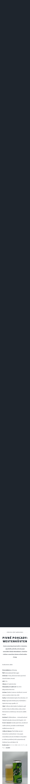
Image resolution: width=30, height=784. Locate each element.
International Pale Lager (12, 673)
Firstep (15, 670)
